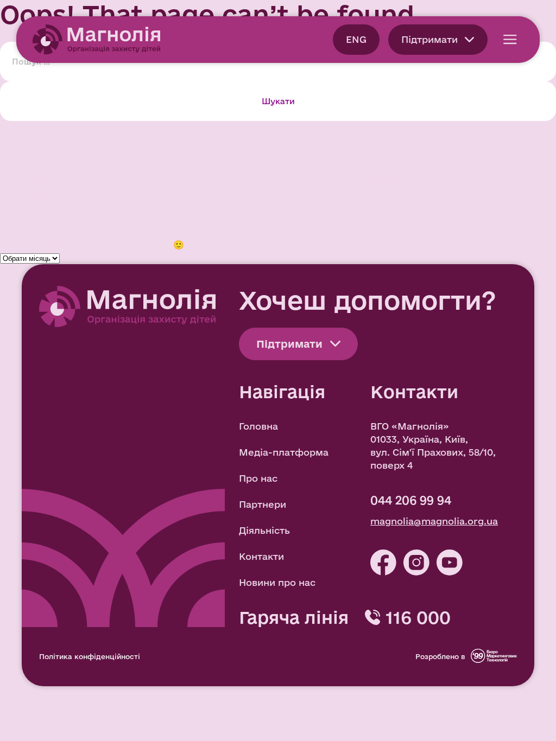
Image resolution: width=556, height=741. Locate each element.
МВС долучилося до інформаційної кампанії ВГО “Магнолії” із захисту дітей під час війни (217, 140)
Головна (258, 426)
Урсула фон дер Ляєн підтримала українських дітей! (128, 153)
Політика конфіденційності (89, 656)
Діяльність (264, 530)
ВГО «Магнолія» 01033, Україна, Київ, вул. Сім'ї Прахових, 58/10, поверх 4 (433, 445)
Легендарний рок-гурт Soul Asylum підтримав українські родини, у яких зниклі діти (203, 166)
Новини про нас (277, 582)
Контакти (261, 556)
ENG (356, 39)
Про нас (258, 478)
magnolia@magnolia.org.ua (434, 521)
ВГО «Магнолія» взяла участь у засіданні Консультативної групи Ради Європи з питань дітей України (246, 179)
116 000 (418, 617)
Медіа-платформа (283, 452)
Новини (18, 218)
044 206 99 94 (410, 500)
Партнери (262, 504)
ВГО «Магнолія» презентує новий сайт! (96, 192)
